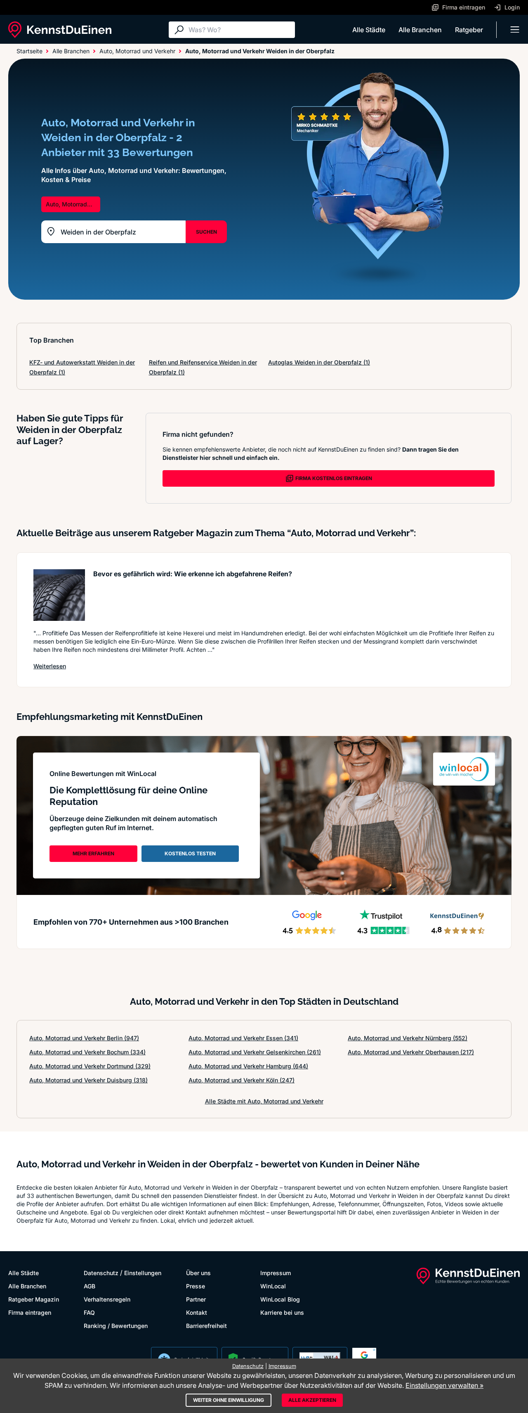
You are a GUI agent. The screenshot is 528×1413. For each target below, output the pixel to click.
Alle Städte (368, 30)
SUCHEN (206, 232)
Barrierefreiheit (206, 1325)
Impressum (275, 1272)
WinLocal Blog (280, 1299)
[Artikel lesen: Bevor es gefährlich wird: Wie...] (59, 595)
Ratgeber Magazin (33, 1299)
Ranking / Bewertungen (116, 1325)
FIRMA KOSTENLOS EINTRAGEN (333, 478)
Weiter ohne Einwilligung (228, 1400)
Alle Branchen (420, 30)
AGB (89, 1286)
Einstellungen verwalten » (444, 1385)
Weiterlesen (49, 666)
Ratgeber (469, 30)
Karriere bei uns (282, 1312)
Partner (196, 1299)
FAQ (89, 1312)
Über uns (198, 1272)
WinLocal (273, 1286)
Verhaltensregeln (107, 1299)
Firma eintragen (29, 1312)
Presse (195, 1286)
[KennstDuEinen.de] (59, 29)
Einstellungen (142, 1272)
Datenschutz (101, 1272)
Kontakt (196, 1312)
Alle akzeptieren (312, 1400)
